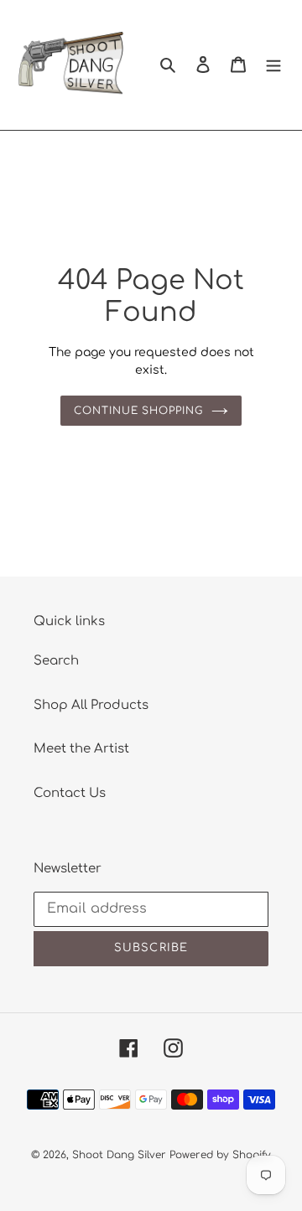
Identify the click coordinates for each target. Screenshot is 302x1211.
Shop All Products (91, 705)
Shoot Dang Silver (119, 1155)
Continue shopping (139, 411)
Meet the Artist (81, 749)
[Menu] (273, 65)
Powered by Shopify (220, 1155)
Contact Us (70, 793)
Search (56, 661)
